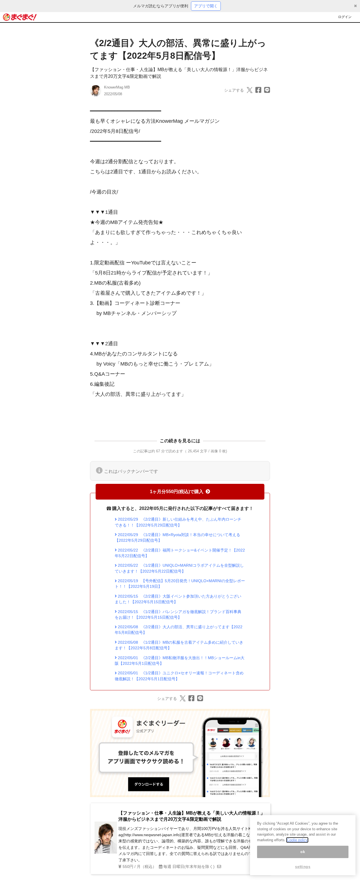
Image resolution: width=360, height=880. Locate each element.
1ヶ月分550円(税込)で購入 (176, 491)
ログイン (345, 17)
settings (302, 867)
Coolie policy (297, 840)
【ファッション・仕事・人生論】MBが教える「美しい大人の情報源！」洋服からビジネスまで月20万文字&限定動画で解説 (191, 816)
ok (302, 852)
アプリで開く (206, 6)
